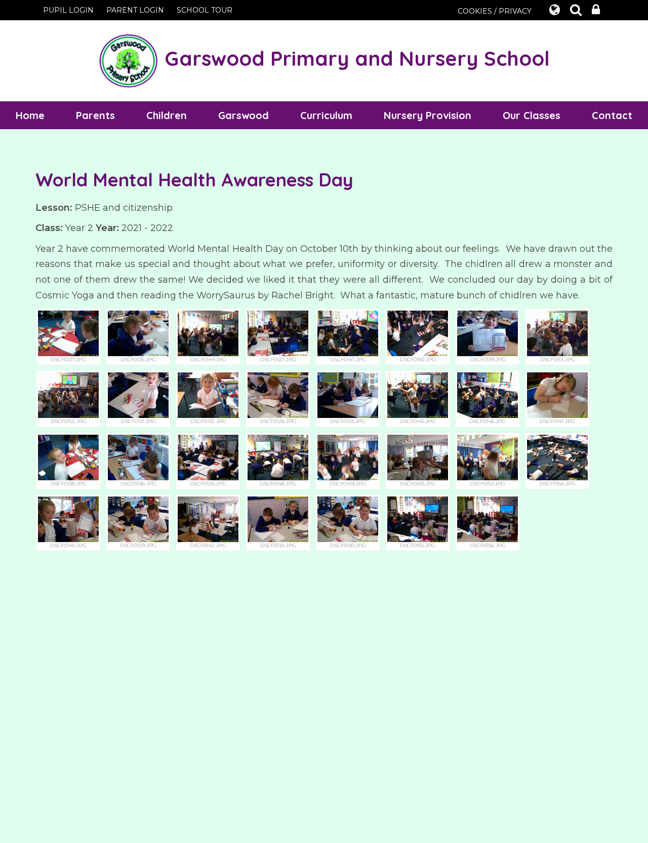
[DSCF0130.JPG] (347, 518)
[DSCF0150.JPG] (417, 332)
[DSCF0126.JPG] (208, 457)
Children (166, 115)
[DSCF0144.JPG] (208, 332)
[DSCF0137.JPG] (68, 332)
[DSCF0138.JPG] (68, 457)
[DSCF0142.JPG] (208, 518)
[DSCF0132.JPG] (208, 395)
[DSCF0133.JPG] (347, 395)
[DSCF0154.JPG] (557, 457)
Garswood (243, 115)
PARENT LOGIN (135, 10)
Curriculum (326, 115)
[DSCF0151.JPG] (557, 332)
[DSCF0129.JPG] (138, 518)
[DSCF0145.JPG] (417, 395)
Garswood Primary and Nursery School (354, 58)
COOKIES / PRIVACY (495, 11)
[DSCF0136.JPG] (138, 457)
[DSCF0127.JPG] (278, 332)
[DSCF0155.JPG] (417, 518)
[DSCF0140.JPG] (68, 518)
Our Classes (531, 115)
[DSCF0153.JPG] (487, 457)
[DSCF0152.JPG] (68, 395)
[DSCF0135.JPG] (138, 332)
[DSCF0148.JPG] (278, 457)
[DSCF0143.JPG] (417, 457)
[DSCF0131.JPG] (138, 395)
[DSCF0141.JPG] (557, 395)
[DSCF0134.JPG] (278, 518)
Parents (95, 115)
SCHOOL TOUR (204, 10)
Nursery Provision (427, 115)
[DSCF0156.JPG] (487, 518)
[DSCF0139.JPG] (487, 332)
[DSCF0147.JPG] (347, 332)
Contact (612, 115)
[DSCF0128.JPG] (278, 395)
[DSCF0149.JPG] (347, 457)
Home (30, 115)
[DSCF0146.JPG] (487, 395)
